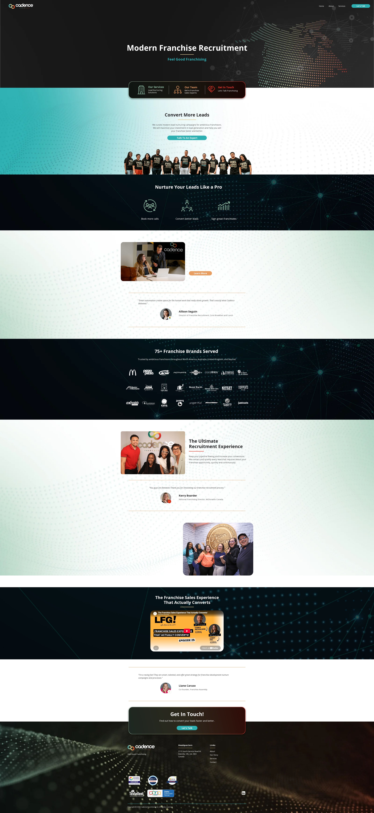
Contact (213, 762)
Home (321, 6)
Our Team (191, 87)
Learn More (200, 273)
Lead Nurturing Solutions (155, 91)
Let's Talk (360, 6)
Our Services (156, 87)
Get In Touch (226, 87)
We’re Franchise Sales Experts (192, 91)
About (331, 6)
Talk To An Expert (187, 137)
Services (341, 6)
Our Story (214, 755)
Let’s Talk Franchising (228, 90)
